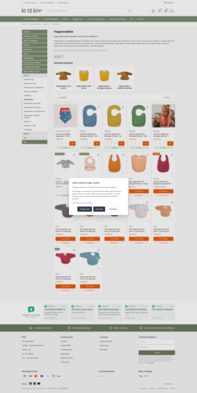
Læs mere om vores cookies (82, 203)
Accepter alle (84, 209)
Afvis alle (99, 209)
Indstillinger (113, 209)
